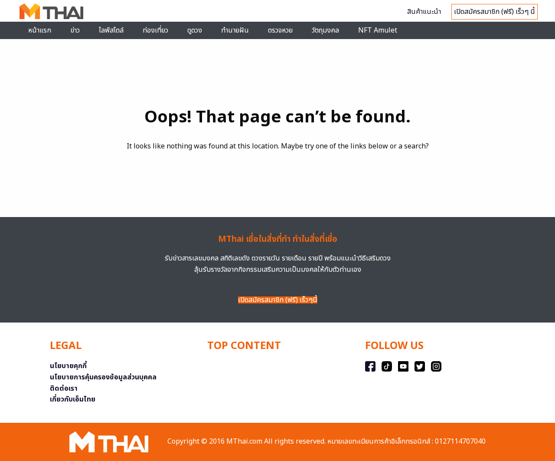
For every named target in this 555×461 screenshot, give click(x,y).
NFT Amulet (377, 30)
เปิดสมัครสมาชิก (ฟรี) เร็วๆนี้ (277, 299)
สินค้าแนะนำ (424, 12)
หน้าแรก (39, 30)
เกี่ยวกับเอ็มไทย (72, 399)
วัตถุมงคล (325, 30)
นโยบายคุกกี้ (68, 366)
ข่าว (75, 30)
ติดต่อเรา (64, 388)
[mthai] (51, 11)
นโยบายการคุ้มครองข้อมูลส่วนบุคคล (103, 377)
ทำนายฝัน (235, 30)
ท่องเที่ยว (155, 30)
